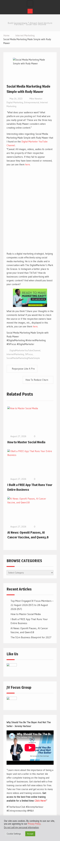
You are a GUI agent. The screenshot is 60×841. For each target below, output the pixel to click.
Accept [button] (30, 833)
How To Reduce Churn (36, 379)
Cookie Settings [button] (14, 833)
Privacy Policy (34, 823)
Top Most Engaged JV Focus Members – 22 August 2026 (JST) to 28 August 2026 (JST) (32, 605)
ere (36, 326)
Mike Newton (35, 98)
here (27, 164)
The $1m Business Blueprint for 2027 (31, 637)
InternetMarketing (15, 354)
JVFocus (29, 354)
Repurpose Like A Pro (23, 368)
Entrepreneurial (31, 102)
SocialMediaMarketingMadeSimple (23, 358)
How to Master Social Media (26, 442)
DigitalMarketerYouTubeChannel (25, 350)
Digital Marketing (15, 102)
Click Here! (40, 800)
